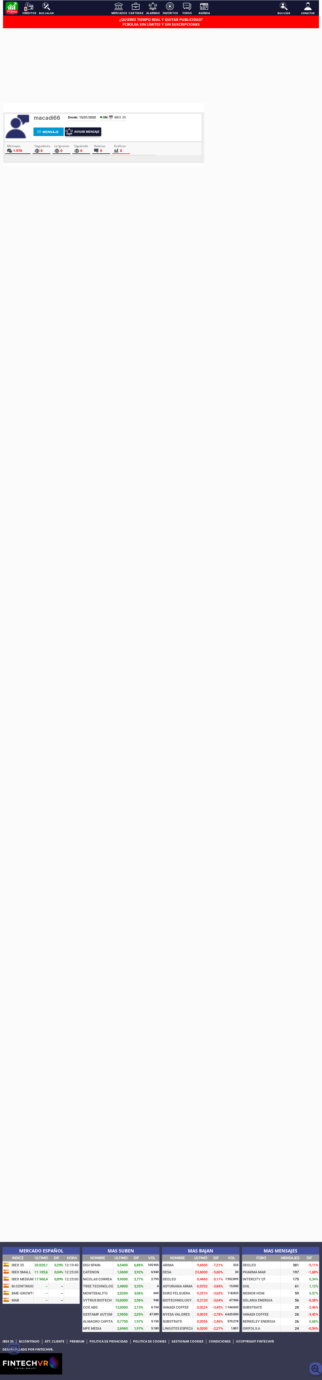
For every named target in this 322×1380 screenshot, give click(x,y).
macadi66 (47, 117)
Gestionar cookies (188, 1342)
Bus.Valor (46, 12)
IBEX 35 (120, 117)
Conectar (308, 12)
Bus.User (283, 12)
